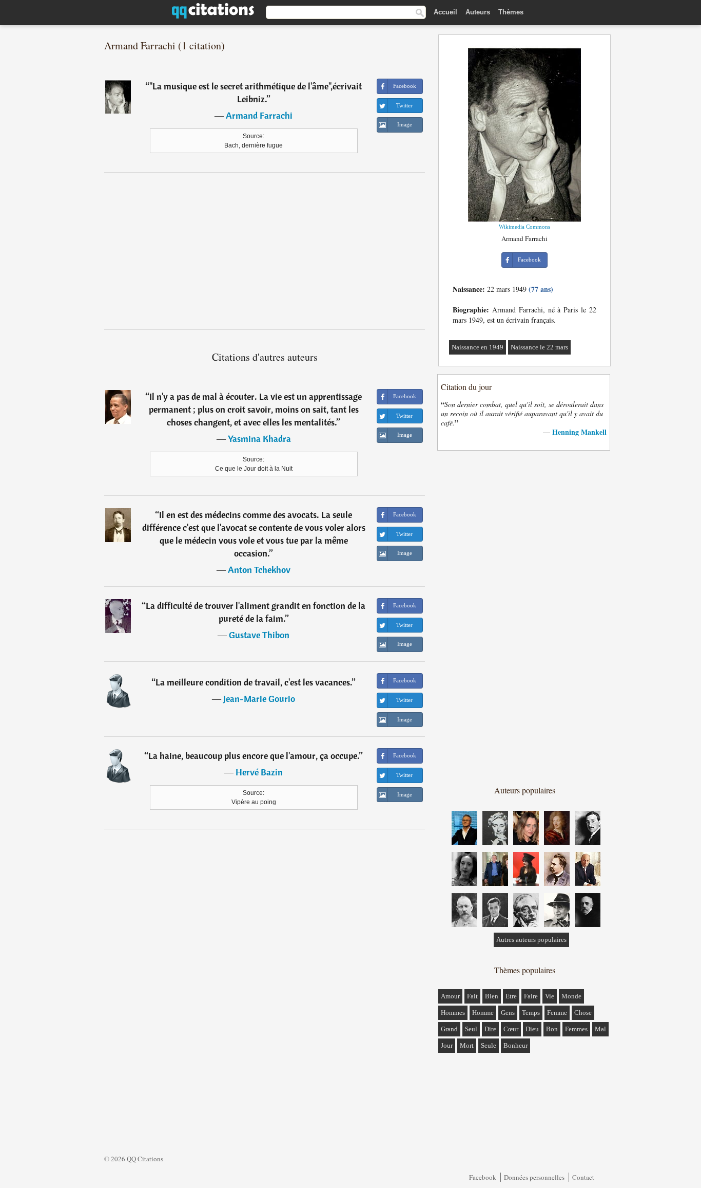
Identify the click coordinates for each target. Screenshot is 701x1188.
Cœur (510, 1029)
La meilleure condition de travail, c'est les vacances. (253, 682)
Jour (447, 1045)
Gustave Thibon (259, 635)
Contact (583, 1177)
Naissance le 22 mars (539, 347)
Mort (467, 1045)
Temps (531, 1012)
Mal (600, 1029)
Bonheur (515, 1045)
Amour (450, 996)
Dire (490, 1029)
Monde (571, 996)
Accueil (445, 12)
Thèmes (510, 12)
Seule (488, 1045)
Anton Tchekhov (259, 570)
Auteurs (477, 12)
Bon (552, 1029)
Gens (508, 1012)
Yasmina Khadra (259, 438)
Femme (557, 1012)
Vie (549, 996)
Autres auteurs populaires (531, 939)
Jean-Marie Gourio (259, 698)
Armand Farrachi (259, 115)
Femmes (576, 1029)
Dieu (532, 1029)
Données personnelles (534, 1177)
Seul (471, 1029)
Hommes (453, 1012)
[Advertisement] (265, 251)
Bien (491, 996)
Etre (511, 996)
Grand (449, 1029)
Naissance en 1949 (477, 347)
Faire (531, 996)
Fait (472, 996)
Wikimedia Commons (524, 227)
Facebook (482, 1177)
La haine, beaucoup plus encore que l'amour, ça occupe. (253, 756)
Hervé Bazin (259, 772)
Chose (583, 1012)
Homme (483, 1012)
